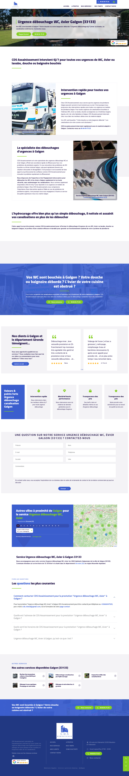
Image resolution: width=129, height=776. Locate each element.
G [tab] (33, 525)
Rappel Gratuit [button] (24, 34)
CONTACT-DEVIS (110, 6)
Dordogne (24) (37, 536)
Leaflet (115, 546)
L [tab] (39, 525)
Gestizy (75, 768)
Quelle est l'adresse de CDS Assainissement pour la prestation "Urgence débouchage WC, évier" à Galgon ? (60, 616)
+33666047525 (106, 604)
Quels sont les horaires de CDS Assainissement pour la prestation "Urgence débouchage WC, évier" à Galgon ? (62, 628)
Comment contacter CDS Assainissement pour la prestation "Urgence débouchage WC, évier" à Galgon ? (60, 597)
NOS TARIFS (99, 6)
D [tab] (27, 525)
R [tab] (52, 525)
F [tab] (30, 525)
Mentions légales (50, 768)
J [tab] (36, 525)
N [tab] (46, 525)
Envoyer (63, 488)
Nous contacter (56, 302)
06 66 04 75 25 (104, 2)
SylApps (82, 768)
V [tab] (58, 525)
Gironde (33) (79, 563)
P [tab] (49, 525)
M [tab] (42, 525)
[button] (109, 525)
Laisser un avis (19, 363)
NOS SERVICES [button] (86, 6)
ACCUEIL (66, 6)
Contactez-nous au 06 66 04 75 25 (34, 132)
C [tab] (24, 525)
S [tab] (55, 525)
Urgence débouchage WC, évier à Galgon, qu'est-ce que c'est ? (43, 638)
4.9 (117, 43)
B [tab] (21, 525)
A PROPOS (75, 6)
